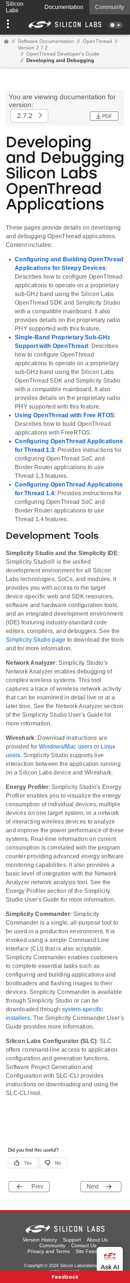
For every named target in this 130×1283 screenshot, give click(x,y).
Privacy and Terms (48, 1251)
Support (72, 1240)
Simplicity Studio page (36, 640)
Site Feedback (91, 1251)
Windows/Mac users (65, 746)
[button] (10, 24)
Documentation (63, 7)
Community (109, 7)
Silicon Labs (14, 7)
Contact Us (83, 1245)
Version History (40, 1240)
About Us (97, 1240)
